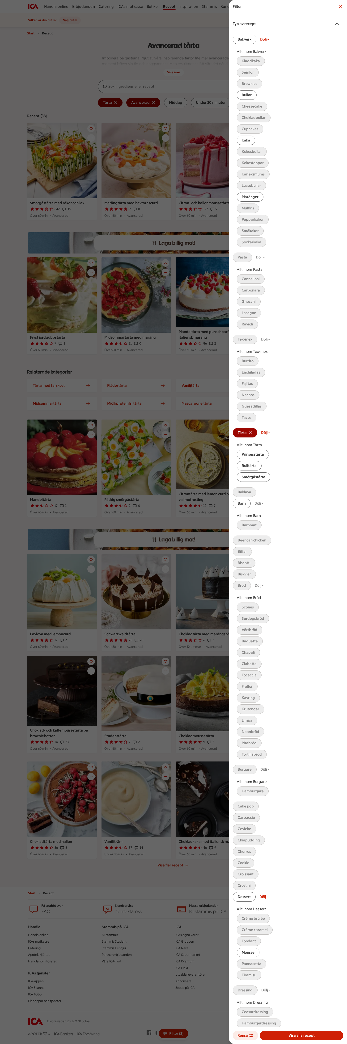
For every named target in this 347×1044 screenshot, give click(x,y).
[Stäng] (340, 6)
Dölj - (264, 39)
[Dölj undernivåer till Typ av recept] (338, 24)
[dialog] (288, 522)
